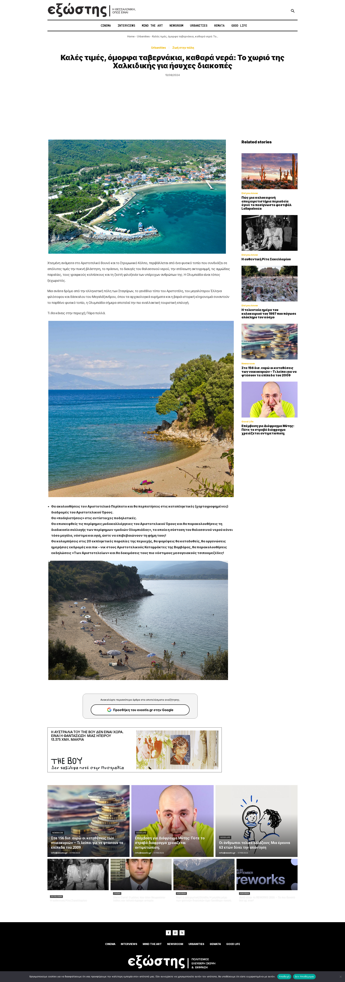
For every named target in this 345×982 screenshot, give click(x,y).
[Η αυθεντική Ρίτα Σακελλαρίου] (270, 233)
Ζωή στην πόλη (183, 47)
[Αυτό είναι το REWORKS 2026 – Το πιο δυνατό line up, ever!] (267, 874)
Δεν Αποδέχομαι (304, 976)
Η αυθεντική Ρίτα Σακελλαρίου (266, 259)
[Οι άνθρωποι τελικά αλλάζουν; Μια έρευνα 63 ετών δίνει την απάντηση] (256, 821)
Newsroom (248, 363)
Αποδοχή (284, 976)
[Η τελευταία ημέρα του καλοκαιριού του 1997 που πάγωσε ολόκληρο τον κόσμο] (270, 284)
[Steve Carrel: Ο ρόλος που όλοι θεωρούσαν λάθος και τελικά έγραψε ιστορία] (141, 874)
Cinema (117, 893)
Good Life (248, 421)
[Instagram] (175, 932)
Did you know (250, 193)
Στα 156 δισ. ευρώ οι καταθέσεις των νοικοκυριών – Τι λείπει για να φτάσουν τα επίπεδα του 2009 (269, 371)
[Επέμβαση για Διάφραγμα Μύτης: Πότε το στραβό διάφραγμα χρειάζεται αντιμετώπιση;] (270, 400)
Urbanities (143, 36)
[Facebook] (168, 932)
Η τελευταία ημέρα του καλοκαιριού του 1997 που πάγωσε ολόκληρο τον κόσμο (269, 313)
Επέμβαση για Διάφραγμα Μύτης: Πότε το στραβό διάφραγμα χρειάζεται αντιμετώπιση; (268, 429)
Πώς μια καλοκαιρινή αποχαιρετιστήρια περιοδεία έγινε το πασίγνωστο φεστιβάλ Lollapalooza (266, 203)
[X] (182, 932)
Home (131, 36)
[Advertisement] (172, 112)
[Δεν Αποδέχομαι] (340, 976)
